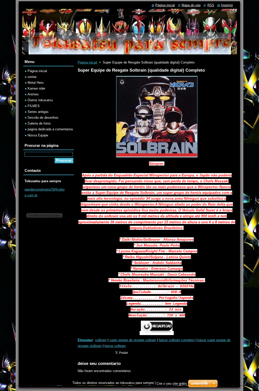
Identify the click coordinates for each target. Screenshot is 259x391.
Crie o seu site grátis (172, 383)
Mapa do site (191, 5)
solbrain (100, 340)
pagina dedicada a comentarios (50, 129)
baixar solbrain (115, 346)
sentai (32, 77)
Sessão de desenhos (43, 117)
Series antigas (38, 112)
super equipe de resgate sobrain (132, 340)
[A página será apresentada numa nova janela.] (157, 157)
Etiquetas (85, 340)
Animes (33, 94)
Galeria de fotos (39, 123)
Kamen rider (36, 88)
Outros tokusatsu (40, 100)
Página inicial (87, 62)
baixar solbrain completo (177, 340)
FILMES (34, 106)
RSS (210, 5)
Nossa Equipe (38, 135)
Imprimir (227, 5)
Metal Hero (36, 83)
